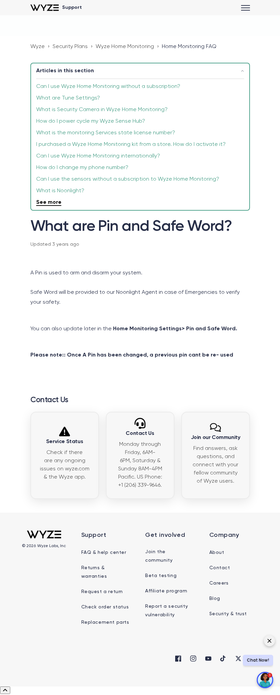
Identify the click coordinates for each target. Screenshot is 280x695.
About (216, 552)
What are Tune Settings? (68, 98)
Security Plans (70, 46)
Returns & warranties (94, 572)
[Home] (44, 7)
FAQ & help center (103, 552)
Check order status (105, 607)
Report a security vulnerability (166, 610)
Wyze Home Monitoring (125, 46)
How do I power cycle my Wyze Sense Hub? (90, 121)
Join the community (158, 556)
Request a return (102, 591)
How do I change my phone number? (82, 167)
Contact (219, 567)
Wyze (37, 46)
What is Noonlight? (60, 191)
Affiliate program (166, 591)
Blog (214, 598)
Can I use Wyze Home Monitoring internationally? (98, 156)
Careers (219, 583)
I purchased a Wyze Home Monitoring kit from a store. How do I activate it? (131, 144)
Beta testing (161, 575)
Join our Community (215, 437)
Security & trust (228, 613)
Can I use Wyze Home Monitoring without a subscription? (108, 86)
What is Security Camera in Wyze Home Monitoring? (102, 109)
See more (48, 202)
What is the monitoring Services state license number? (105, 133)
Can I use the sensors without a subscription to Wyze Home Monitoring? (127, 179)
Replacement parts (105, 622)
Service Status (64, 441)
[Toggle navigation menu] (245, 8)
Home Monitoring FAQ (189, 46)
